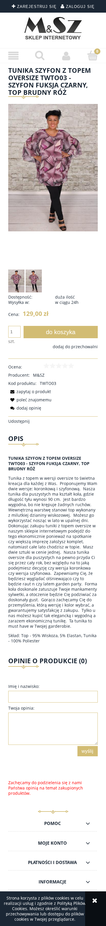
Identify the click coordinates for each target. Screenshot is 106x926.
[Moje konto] (66, 55)
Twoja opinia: (21, 708)
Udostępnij (19, 421)
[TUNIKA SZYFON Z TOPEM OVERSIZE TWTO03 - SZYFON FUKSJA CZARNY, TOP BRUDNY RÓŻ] (16, 281)
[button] (13, 55)
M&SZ (38, 375)
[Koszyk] (93, 55)
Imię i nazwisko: (23, 686)
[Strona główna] (53, 28)
